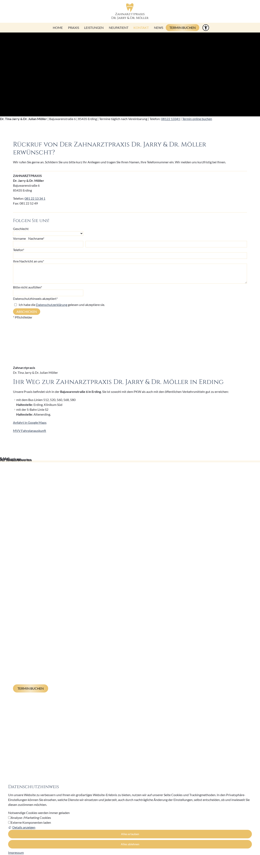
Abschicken (26, 311)
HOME (58, 27)
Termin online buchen (197, 119)
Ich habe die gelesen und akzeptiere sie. (62, 305)
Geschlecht (21, 229)
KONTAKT (141, 27)
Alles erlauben (130, 834)
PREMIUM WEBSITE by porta (184, 762)
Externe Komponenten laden (31, 822)
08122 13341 (170, 119)
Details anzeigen (23, 827)
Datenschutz (104, 762)
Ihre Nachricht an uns (28, 261)
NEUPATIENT (118, 27)
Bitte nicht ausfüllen (27, 287)
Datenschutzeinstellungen (134, 762)
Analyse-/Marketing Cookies (31, 817)
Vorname (19, 238)
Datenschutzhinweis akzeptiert (35, 298)
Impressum (85, 762)
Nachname (36, 238)
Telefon (18, 250)
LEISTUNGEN (94, 27)
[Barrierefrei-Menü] (206, 27)
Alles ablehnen (130, 844)
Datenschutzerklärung (51, 305)
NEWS (158, 27)
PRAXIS (73, 27)
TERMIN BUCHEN (182, 27)
